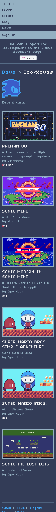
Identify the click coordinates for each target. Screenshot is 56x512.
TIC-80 (8, 4)
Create (8, 16)
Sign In (9, 35)
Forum (20, 508)
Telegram (35, 508)
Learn (7, 10)
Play (6, 22)
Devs (6, 28)
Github (7, 508)
